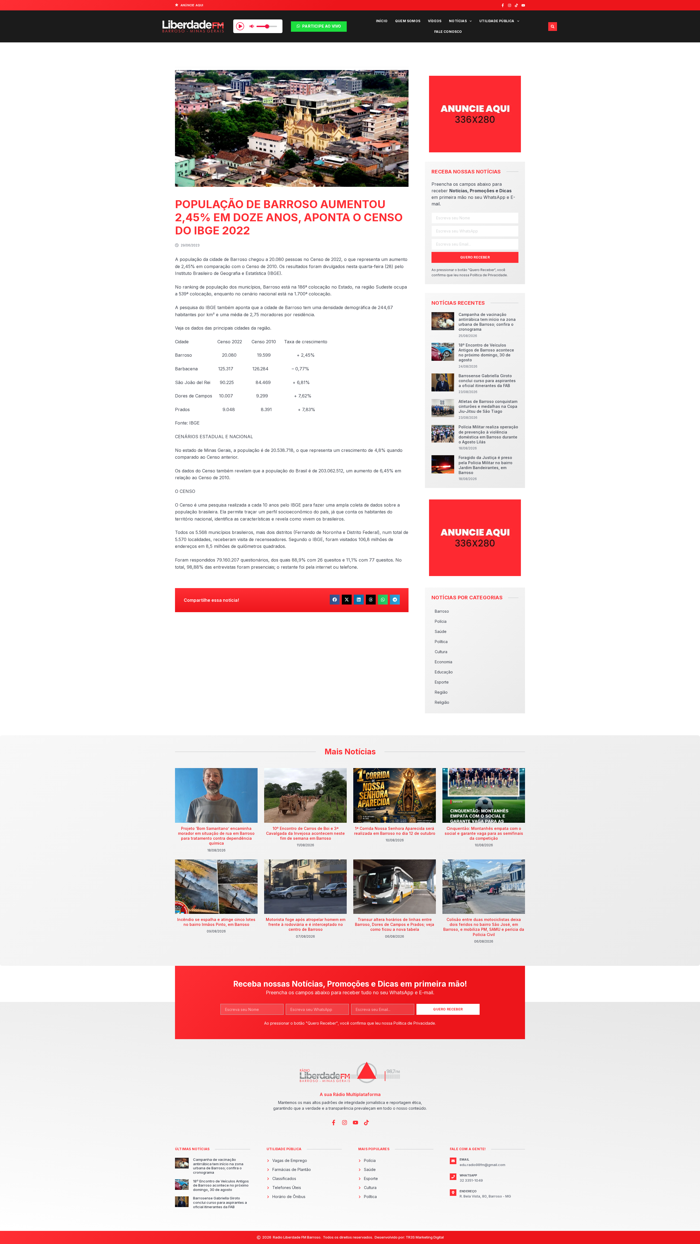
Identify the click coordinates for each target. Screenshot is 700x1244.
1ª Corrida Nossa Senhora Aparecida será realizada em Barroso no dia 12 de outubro (394, 831)
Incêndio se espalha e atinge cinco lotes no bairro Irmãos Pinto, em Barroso (216, 922)
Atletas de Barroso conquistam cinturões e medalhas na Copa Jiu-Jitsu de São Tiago (488, 406)
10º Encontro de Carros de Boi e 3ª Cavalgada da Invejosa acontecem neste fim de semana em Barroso (305, 833)
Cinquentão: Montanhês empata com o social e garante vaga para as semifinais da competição (484, 833)
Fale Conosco (448, 32)
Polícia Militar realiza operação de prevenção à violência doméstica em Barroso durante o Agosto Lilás (488, 434)
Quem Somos (407, 21)
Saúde (441, 631)
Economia (443, 661)
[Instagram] (509, 5)
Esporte (442, 682)
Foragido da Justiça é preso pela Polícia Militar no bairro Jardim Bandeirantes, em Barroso (485, 465)
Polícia (441, 621)
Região (441, 692)
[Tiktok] (516, 5)
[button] (552, 26)
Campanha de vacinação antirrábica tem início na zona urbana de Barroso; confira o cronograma (487, 322)
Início (381, 21)
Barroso (442, 611)
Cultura (441, 651)
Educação (444, 672)
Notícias (458, 21)
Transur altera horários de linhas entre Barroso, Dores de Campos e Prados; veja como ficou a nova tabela (394, 924)
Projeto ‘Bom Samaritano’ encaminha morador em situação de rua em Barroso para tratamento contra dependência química (216, 836)
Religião (442, 702)
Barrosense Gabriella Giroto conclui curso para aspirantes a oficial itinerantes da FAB (487, 380)
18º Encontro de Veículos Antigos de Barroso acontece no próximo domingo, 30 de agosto (486, 352)
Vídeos (434, 21)
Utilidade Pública (496, 21)
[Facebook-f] (502, 5)
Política (441, 641)
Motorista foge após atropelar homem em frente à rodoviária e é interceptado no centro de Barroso (305, 924)
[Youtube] (523, 5)
